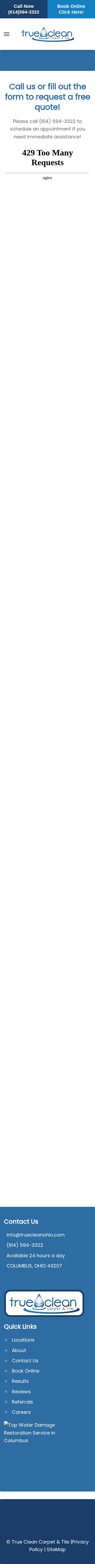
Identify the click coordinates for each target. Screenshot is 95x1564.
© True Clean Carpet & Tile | (39, 1542)
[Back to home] (47, 34)
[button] (6, 34)
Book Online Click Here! (71, 9)
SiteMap (56, 1549)
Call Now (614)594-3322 (23, 9)
